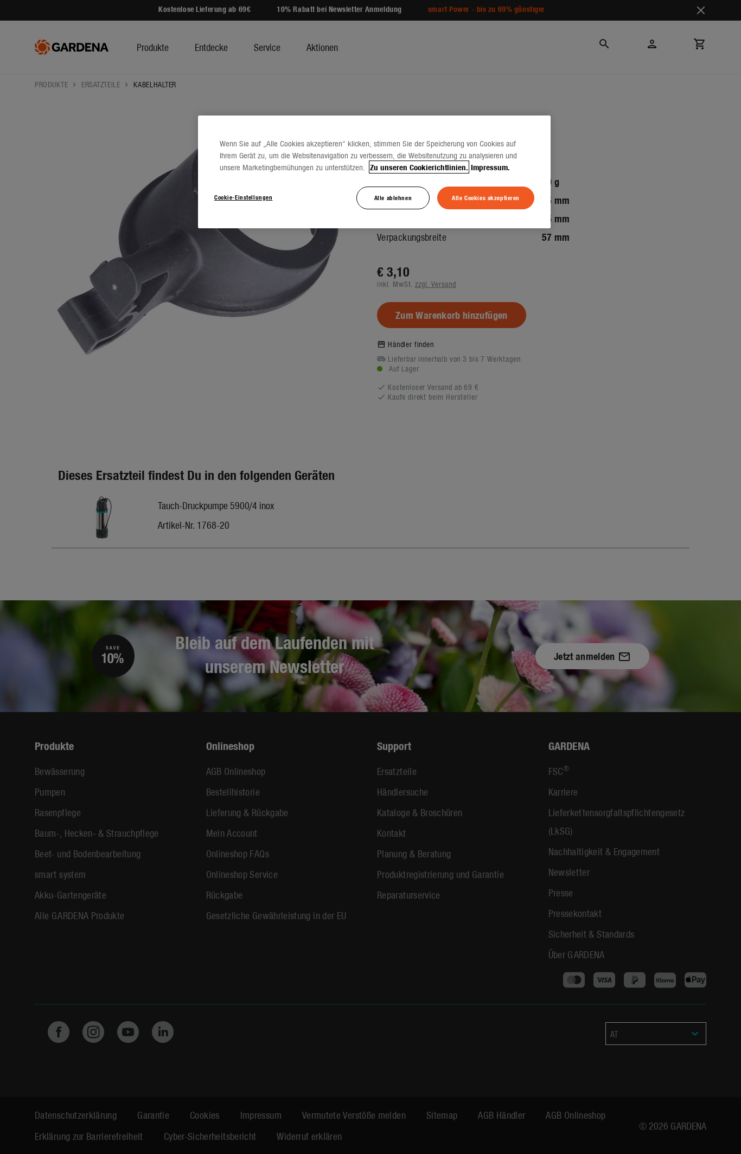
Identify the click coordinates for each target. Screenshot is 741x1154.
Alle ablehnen (393, 197)
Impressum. (490, 167)
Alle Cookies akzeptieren (486, 197)
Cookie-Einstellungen (243, 197)
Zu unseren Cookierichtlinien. (419, 167)
